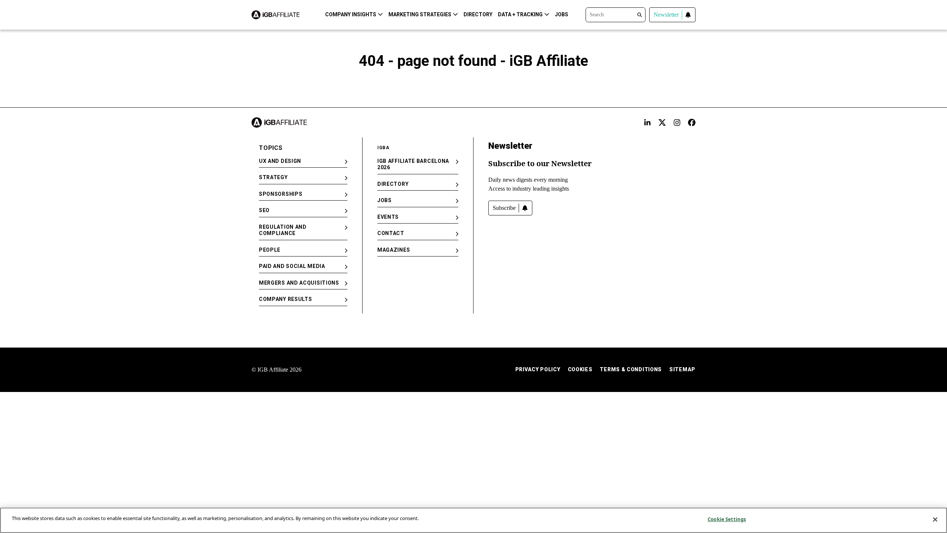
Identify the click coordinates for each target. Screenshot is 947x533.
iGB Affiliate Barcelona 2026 (413, 164)
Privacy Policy (537, 369)
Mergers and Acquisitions (299, 283)
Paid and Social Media (292, 266)
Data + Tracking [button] (520, 14)
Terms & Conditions (631, 369)
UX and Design (280, 161)
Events (388, 217)
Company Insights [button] (350, 14)
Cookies (580, 369)
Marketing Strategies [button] (419, 14)
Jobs (561, 14)
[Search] (616, 14)
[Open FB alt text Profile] (691, 122)
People (269, 250)
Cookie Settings (727, 519)
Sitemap (682, 369)
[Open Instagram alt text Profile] (677, 122)
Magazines (393, 250)
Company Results (285, 299)
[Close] (935, 519)
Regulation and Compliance (283, 230)
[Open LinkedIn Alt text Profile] (647, 122)
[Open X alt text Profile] (662, 122)
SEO (264, 210)
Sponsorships (280, 194)
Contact (390, 233)
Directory (478, 14)
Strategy (273, 177)
